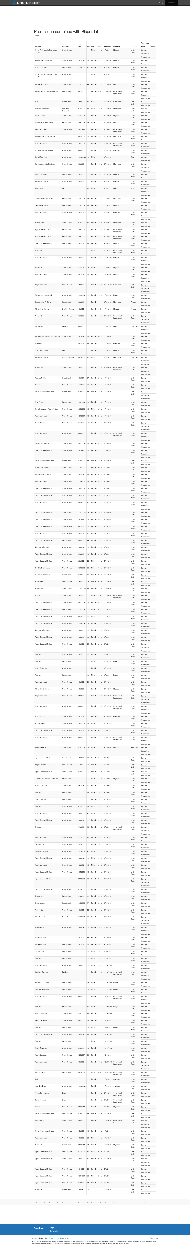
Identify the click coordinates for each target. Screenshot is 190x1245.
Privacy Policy (54, 1238)
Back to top (154, 1238)
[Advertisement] (95, 16)
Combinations (171, 3)
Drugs (161, 3)
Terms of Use (64, 1238)
